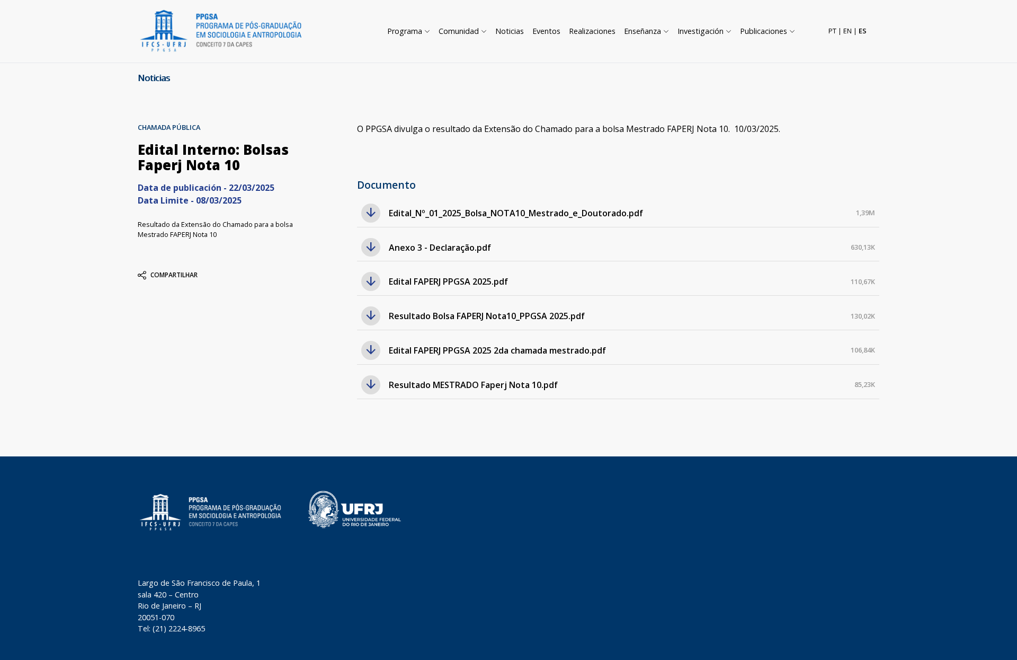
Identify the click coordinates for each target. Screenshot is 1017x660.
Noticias (154, 78)
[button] (408, 31)
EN (847, 31)
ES (863, 31)
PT (832, 31)
